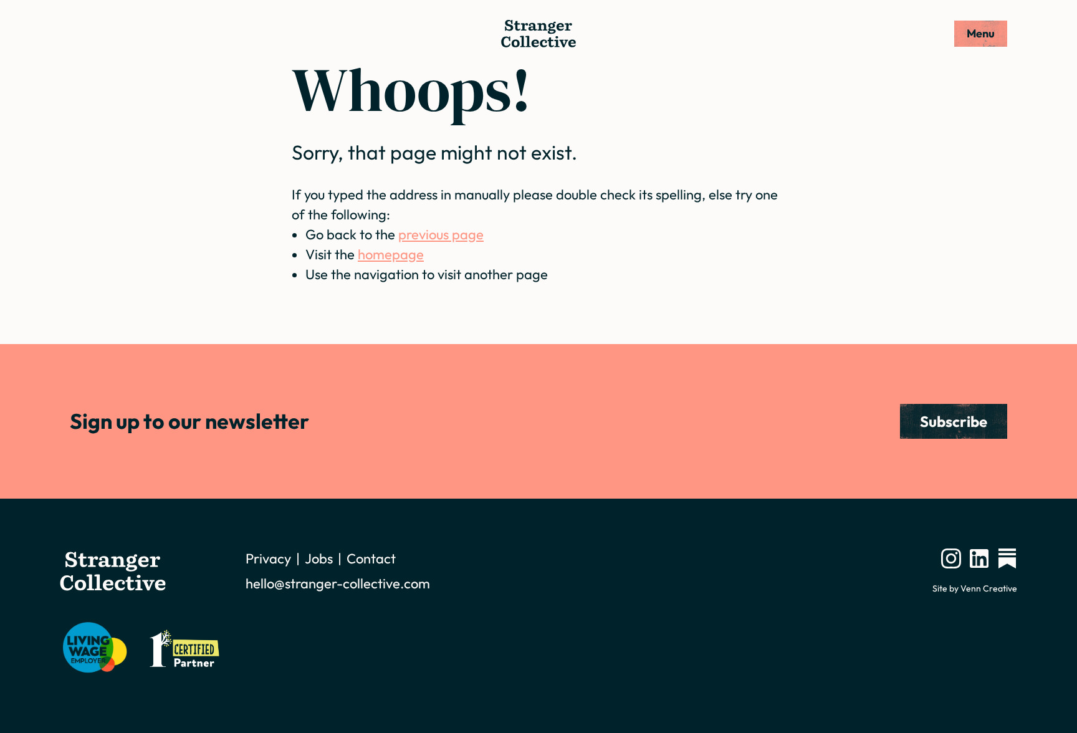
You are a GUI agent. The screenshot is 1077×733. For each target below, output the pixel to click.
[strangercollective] (1007, 558)
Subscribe (953, 421)
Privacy (268, 558)
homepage (391, 254)
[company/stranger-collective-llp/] (979, 558)
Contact (371, 558)
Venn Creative (988, 588)
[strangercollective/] (951, 558)
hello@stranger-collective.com (338, 583)
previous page (441, 234)
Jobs (319, 558)
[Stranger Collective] (538, 33)
